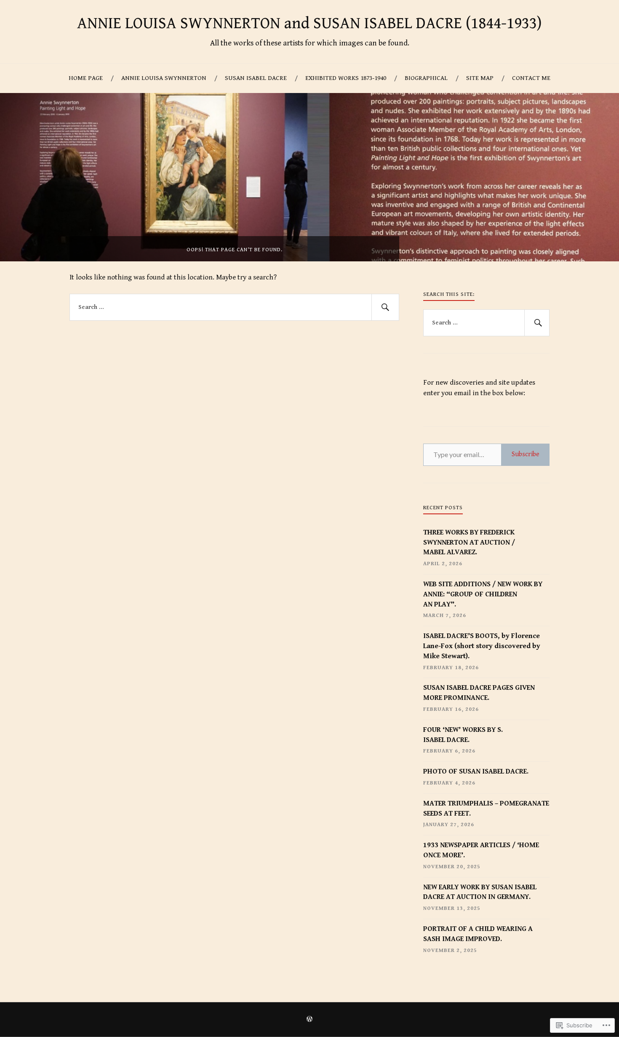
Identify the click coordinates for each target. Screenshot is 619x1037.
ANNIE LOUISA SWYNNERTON (163, 78)
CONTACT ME (531, 78)
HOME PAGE (86, 78)
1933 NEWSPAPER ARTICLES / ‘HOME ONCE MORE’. (481, 850)
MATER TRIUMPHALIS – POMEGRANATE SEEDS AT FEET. (486, 808)
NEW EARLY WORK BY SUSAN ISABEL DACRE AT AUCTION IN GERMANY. (479, 892)
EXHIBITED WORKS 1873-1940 (345, 78)
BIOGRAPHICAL (426, 78)
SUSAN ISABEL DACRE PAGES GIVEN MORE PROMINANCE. (479, 692)
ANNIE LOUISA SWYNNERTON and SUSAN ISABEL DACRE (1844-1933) (309, 23)
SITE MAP (480, 78)
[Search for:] (234, 307)
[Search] (385, 307)
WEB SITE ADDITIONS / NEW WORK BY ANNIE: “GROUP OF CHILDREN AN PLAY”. (482, 594)
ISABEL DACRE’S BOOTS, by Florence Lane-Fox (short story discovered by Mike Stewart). (481, 646)
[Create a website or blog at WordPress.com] (309, 1020)
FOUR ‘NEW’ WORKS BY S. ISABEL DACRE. (463, 735)
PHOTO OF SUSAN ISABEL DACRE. (475, 771)
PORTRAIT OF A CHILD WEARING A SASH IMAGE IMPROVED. (478, 934)
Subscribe (525, 454)
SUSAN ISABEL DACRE (256, 78)
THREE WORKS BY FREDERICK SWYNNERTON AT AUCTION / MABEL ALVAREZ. (469, 542)
